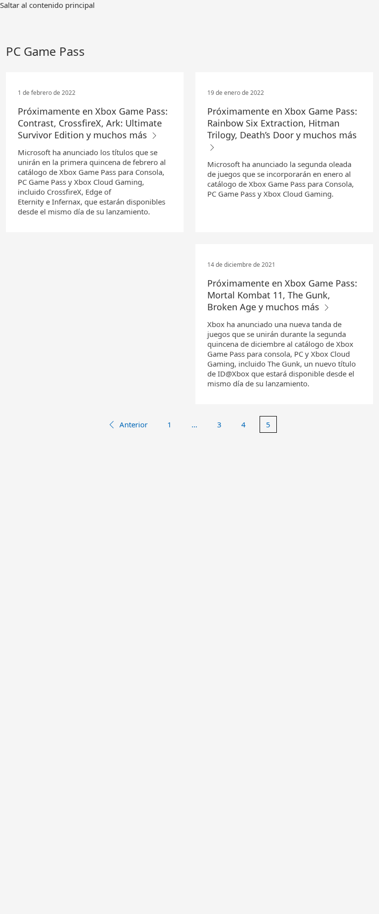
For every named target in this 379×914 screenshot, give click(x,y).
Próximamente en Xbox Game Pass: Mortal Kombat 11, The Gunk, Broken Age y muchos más (282, 295)
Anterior (133, 424)
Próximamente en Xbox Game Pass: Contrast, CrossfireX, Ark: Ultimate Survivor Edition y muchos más (93, 123)
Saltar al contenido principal (47, 5)
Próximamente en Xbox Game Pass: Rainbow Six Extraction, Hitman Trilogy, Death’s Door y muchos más (282, 123)
